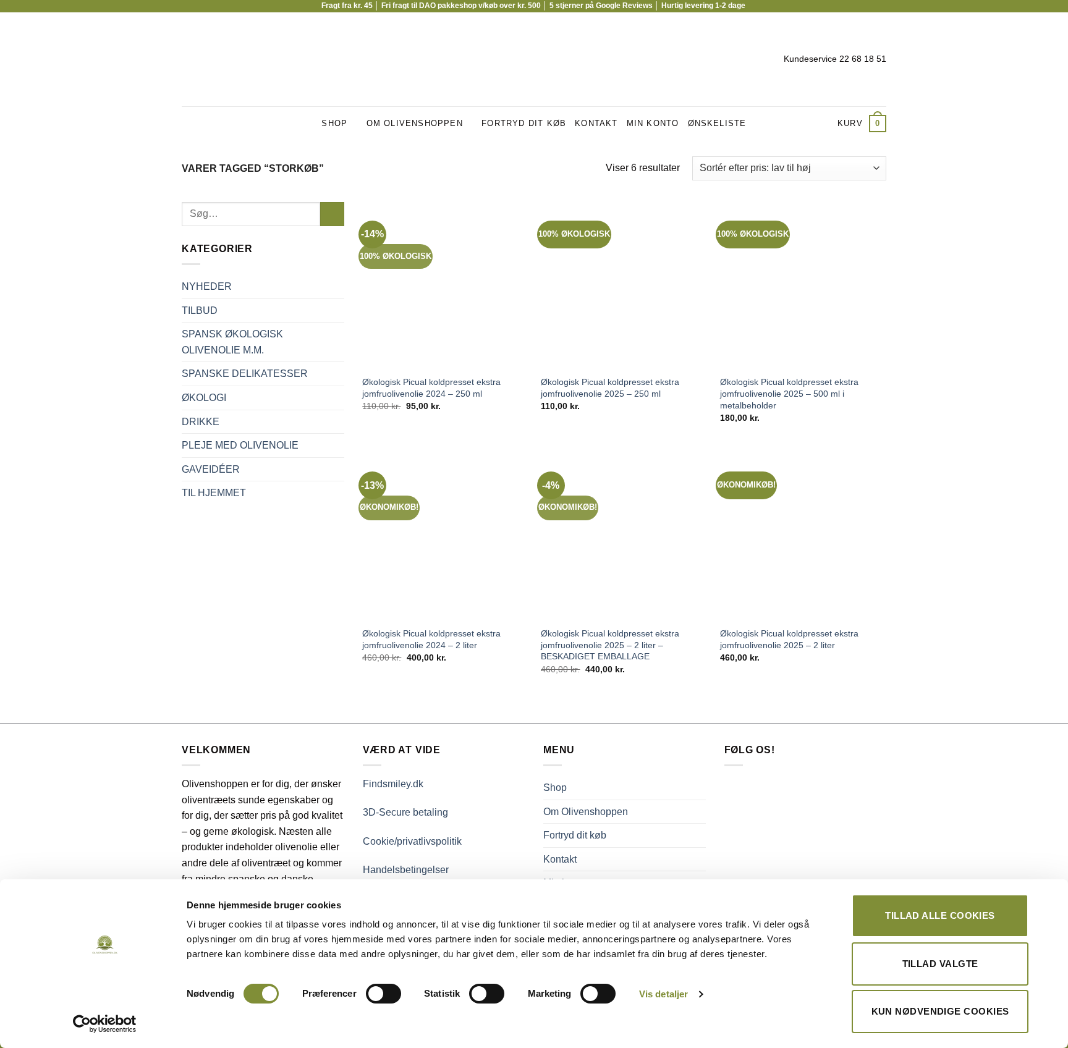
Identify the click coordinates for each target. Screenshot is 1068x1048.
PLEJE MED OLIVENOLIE (240, 445)
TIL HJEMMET (214, 493)
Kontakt (596, 123)
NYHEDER (207, 286)
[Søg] (824, 123)
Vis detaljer (663, 994)
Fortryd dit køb (523, 123)
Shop (334, 123)
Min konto (653, 123)
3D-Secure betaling (405, 812)
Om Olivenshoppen (415, 123)
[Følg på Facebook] (190, 59)
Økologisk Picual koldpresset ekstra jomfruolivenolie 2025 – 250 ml (610, 388)
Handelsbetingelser (406, 869)
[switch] (383, 994)
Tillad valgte (940, 963)
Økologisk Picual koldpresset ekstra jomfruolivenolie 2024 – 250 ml (431, 388)
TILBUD (200, 310)
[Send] (332, 214)
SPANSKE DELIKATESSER (245, 373)
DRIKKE (200, 421)
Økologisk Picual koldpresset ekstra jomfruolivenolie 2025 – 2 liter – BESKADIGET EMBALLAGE (610, 644)
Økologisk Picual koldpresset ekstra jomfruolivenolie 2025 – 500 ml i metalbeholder (789, 393)
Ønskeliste (717, 123)
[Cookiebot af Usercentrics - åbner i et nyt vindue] (105, 1024)
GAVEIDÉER (211, 469)
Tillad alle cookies (940, 915)
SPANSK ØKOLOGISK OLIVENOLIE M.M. (232, 342)
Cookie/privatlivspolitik (412, 841)
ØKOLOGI (204, 397)
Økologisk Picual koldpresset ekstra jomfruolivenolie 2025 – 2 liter (789, 639)
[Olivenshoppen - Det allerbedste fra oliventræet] (534, 59)
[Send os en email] (222, 59)
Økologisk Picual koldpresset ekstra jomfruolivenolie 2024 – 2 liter (431, 639)
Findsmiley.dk (393, 784)
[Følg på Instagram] (206, 59)
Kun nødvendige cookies (940, 1011)
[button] (861, 123)
